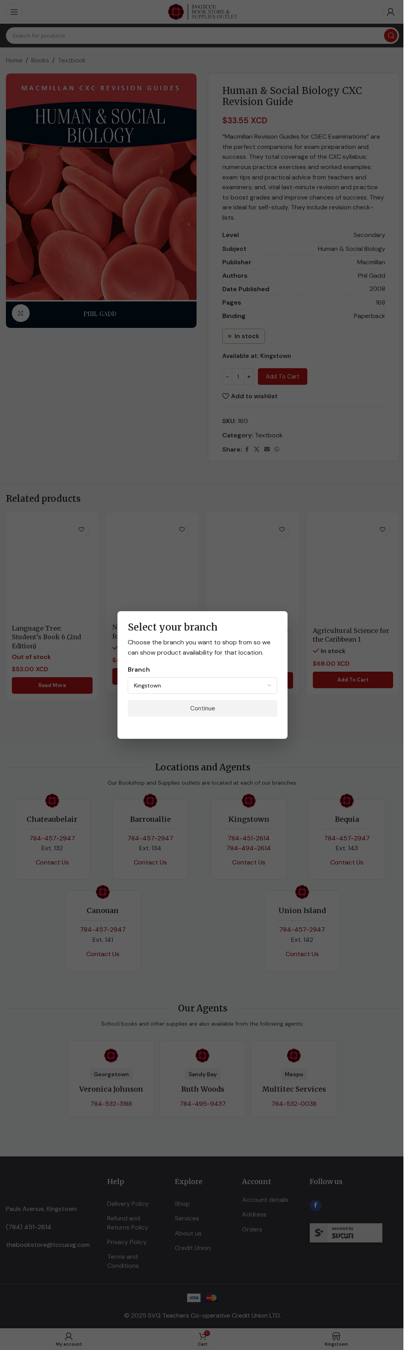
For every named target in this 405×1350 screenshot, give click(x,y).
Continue (202, 708)
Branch (139, 669)
